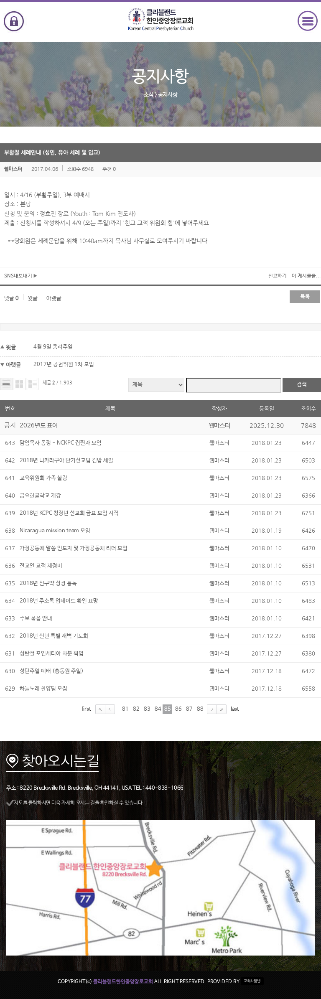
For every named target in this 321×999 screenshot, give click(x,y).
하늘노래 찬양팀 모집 (43, 689)
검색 (302, 384)
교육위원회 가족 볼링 (43, 478)
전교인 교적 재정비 (41, 566)
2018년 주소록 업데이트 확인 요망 (59, 601)
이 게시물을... (306, 276)
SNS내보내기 (18, 276)
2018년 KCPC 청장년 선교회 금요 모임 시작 (69, 513)
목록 (305, 297)
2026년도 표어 (39, 425)
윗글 (33, 298)
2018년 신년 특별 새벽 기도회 (54, 636)
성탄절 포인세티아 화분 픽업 (52, 654)
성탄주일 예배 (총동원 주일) (52, 671)
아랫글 (53, 298)
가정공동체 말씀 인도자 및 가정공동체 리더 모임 (73, 548)
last (235, 709)
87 (189, 709)
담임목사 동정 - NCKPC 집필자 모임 (61, 443)
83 (147, 709)
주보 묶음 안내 (36, 618)
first (86, 709)
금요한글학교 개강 (40, 496)
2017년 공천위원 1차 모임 (63, 364)
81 (125, 709)
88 (200, 709)
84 (158, 709)
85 (167, 709)
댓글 (11, 298)
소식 (148, 95)
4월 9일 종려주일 (53, 347)
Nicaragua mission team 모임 (55, 531)
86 (178, 709)
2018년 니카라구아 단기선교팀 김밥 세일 (66, 461)
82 (136, 709)
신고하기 (277, 276)
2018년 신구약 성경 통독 (48, 583)
